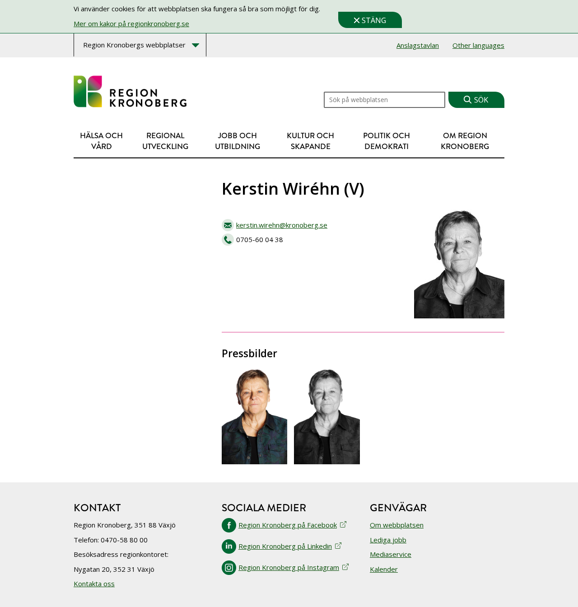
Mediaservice (390, 554)
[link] (130, 91)
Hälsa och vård (101, 141)
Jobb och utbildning (237, 141)
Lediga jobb (388, 539)
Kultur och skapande (310, 141)
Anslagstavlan (417, 45)
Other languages (478, 45)
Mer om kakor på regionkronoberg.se (131, 23)
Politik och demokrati (386, 141)
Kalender (384, 569)
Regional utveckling (165, 141)
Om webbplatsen (397, 524)
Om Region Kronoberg (465, 141)
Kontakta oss (94, 583)
